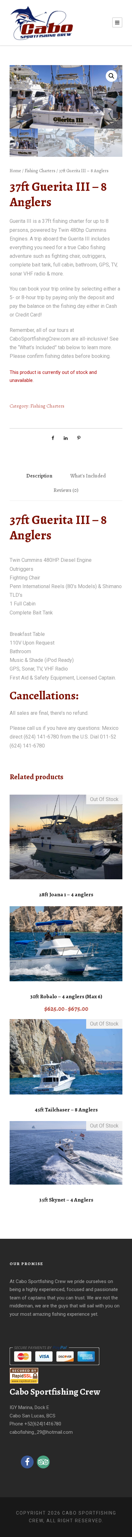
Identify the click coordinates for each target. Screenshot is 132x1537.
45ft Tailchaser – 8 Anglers (66, 1109)
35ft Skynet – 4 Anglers (66, 1199)
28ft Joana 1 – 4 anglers (66, 894)
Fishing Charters (40, 171)
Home (15, 171)
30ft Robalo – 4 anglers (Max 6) (66, 996)
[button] (111, 76)
